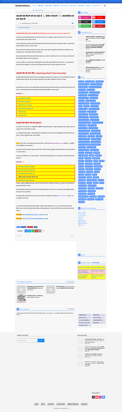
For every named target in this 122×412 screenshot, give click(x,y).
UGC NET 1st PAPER (85, 139)
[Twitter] (29, 230)
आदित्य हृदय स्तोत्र (83, 155)
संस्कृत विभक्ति (92, 191)
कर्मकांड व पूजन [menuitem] (96, 315)
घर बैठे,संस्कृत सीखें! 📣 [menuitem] (97, 320)
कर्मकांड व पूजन (48, 5)
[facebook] (103, 397)
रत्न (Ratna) (82, 177)
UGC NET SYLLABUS (84, 267)
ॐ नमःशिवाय (89, 152)
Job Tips (87, 106)
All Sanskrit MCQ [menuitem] (83, 325)
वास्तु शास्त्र (82, 180)
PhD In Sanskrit (83, 114)
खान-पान (82, 161)
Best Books (100, 81)
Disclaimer (84, 404)
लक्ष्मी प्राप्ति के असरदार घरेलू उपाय (26, 180)
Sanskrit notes (83, 128)
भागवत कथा (82, 172)
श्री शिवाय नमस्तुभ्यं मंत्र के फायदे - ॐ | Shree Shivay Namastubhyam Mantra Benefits (95, 69)
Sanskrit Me (83, 125)
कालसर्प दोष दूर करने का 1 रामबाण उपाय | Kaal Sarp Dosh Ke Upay (35, 296)
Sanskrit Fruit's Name (85, 122)
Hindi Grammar (95, 103)
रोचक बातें (96, 177)
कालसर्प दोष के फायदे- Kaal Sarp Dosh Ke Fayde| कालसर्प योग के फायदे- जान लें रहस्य (65, 287)
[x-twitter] (93, 397)
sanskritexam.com (64, 408)
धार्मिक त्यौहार (89, 163)
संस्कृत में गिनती (83, 191)
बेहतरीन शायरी (90, 169)
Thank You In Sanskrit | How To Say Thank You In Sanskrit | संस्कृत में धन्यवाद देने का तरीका (94, 363)
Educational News (95, 92)
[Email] (39, 230)
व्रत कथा (101, 180)
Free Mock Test (96, 5)
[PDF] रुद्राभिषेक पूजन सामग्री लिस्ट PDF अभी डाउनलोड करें (95, 60)
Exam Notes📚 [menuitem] (97, 317)
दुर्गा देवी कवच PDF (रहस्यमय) (25, 105)
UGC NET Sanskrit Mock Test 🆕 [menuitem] (85, 322)
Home (34, 5)
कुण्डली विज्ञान (30, 227)
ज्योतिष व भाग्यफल (82, 222)
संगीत (102, 183)
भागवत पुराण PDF (22, 115)
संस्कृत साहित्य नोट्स (84, 196)
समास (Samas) (93, 185)
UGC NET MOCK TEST (98, 267)
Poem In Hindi (94, 114)
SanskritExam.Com (25, 5)
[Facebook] (26, 230)
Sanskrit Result (93, 128)
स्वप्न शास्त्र (102, 196)
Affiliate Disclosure (73, 404)
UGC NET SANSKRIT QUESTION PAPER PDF (90, 144)
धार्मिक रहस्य (97, 163)
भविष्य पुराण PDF (22, 112)
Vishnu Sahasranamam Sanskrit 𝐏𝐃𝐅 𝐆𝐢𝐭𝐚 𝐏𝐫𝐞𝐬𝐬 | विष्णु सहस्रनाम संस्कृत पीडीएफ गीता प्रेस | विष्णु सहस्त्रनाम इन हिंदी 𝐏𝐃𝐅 (95, 46)
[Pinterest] (36, 230)
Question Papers (84, 117)
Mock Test (81, 217)
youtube (100, 17)
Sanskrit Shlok (96, 130)
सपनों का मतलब (83, 185)
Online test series (95, 109)
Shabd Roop (83, 136)
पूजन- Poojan (89, 166)
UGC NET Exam (96, 139)
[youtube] (96, 397)
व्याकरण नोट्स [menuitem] (96, 322)
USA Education (92, 147)
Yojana (81, 152)
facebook (99, 21)
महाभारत (97, 172)
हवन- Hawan (100, 199)
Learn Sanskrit (83, 109)
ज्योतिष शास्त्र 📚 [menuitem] (82, 315)
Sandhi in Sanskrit (84, 120)
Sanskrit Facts (95, 120)
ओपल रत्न (99, 155)
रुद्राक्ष (90, 177)
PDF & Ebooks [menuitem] (82, 317)
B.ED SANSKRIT (90, 81)
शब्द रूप (90, 183)
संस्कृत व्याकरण (83, 193)
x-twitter (85, 21)
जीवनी (96, 161)
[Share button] (43, 230)
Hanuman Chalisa (84, 103)
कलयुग (81, 158)
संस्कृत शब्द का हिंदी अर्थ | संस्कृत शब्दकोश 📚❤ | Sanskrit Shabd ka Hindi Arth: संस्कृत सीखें (95, 38)
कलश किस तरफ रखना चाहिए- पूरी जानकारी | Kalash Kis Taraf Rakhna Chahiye (94, 354)
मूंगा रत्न (81, 174)
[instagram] (100, 397)
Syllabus (88, 5)
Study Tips (91, 136)
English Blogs (83, 95)
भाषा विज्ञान (90, 172)
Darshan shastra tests (96, 87)
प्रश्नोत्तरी (82, 169)
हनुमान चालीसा (83, 199)
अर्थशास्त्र (97, 152)
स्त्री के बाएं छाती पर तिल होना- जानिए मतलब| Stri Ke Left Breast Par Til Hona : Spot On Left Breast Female (94, 340)
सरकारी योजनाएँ (83, 188)
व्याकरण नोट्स (81, 5)
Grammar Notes (91, 100)
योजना (95, 174)
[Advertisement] (45, 261)
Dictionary (82, 89)
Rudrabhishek (95, 117)
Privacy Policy (61, 404)
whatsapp (86, 26)
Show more (70, 281)
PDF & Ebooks (64, 5)
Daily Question (83, 87)
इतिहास (92, 155)
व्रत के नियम (82, 183)
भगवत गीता (98, 169)
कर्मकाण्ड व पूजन (81, 220)
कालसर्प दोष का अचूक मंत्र (24, 101)
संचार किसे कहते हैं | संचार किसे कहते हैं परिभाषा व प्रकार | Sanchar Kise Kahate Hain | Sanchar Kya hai (95, 54)
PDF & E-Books (92, 111)
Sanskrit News (92, 125)
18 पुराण (81, 81)
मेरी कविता (88, 174)
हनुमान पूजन (91, 199)
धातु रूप (81, 163)
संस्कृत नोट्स (100, 188)
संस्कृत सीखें (55, 5)
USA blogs (82, 147)
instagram (86, 17)
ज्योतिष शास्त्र (40, 5)
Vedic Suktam (95, 150)
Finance (82, 100)
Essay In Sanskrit (84, 98)
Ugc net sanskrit (96, 141)
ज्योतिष (21, 12)
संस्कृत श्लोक (91, 193)
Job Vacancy (95, 106)
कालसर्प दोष (24, 227)
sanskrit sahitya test (85, 130)
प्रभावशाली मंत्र (99, 166)
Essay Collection (94, 95)
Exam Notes (73, 5)
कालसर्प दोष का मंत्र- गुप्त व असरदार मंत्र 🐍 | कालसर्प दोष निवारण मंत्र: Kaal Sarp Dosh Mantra (35, 288)
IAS (81, 106)
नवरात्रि (81, 166)
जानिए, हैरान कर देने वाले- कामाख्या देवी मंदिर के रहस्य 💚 (35, 218)
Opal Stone (82, 111)
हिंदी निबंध (82, 202)
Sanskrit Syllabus (84, 133)
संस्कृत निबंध (92, 188)
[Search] (105, 5)
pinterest (99, 26)
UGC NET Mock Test (37, 10)
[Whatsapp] (32, 230)
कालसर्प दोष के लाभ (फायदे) (24, 98)
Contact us (51, 404)
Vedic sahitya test (84, 150)
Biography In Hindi (84, 84)
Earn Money (91, 89)
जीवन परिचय (89, 161)
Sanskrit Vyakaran (96, 133)
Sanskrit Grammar (98, 122)
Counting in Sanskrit (97, 84)
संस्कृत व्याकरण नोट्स (82, 223)
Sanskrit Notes (82, 215)
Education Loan (83, 92)
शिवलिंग (96, 183)
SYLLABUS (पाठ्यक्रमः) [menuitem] (84, 320)
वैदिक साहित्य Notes (92, 180)
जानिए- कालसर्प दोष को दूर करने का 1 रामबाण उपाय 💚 (35, 214)
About (43, 404)
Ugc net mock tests (84, 141)
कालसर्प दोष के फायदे (63, 196)
